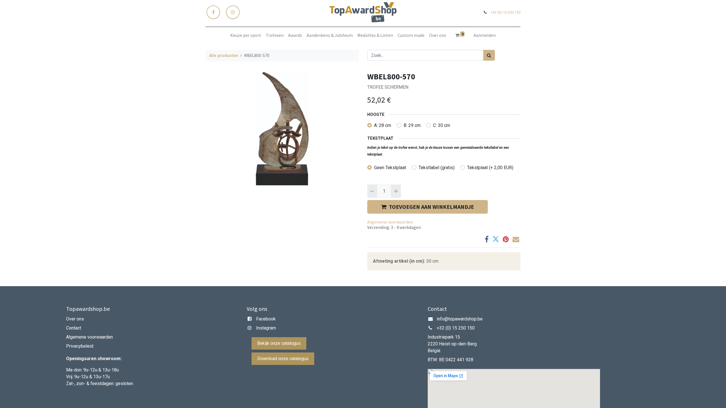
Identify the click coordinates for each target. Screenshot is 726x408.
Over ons (75, 319)
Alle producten (223, 55)
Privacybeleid (79, 346)
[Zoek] (489, 55)
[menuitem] (245, 35)
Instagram (266, 328)
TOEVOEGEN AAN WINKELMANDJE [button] (431, 206)
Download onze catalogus (283, 358)
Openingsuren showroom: (94, 358)
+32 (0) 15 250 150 (505, 12)
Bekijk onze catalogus (279, 343)
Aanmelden (485, 35)
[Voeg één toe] (396, 190)
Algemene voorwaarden (390, 222)
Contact (74, 328)
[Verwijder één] (372, 190)
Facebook (266, 319)
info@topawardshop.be (460, 319)
